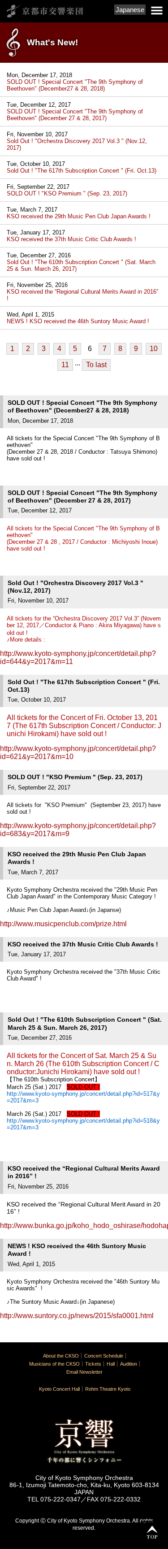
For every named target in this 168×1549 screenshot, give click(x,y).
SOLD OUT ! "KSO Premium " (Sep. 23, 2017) (67, 193)
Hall (111, 1364)
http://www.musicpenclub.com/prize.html (63, 924)
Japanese (130, 9)
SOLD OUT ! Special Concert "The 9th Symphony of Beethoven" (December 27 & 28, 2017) (75, 114)
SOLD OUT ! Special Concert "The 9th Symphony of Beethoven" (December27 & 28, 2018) (75, 85)
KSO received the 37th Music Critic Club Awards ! (71, 239)
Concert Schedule (103, 1355)
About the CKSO (61, 1355)
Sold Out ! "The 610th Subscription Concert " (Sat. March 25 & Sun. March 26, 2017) (81, 265)
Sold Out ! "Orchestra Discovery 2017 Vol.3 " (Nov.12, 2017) (77, 144)
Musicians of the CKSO (54, 1364)
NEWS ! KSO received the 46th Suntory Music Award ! (78, 321)
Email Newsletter (84, 1372)
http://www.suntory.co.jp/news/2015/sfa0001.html (77, 1315)
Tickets (93, 1364)
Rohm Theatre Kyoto (107, 1389)
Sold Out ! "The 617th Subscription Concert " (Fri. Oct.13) (81, 170)
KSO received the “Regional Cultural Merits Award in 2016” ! (82, 295)
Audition (128, 1364)
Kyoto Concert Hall (59, 1389)
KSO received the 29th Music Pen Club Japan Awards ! (79, 216)
